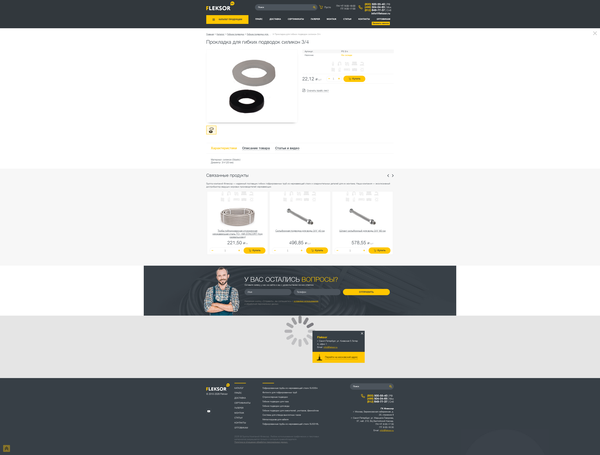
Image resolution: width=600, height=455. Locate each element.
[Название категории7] (228, 200)
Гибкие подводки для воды (259, 34)
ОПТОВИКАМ (383, 19)
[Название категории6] (222, 200)
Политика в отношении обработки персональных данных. (261, 442)
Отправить (366, 292)
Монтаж (331, 19)
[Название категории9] (243, 200)
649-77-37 (375, 10)
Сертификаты (296, 19)
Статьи (347, 19)
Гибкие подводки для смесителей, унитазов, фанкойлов (290, 410)
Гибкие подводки (235, 34)
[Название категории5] (251, 194)
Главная (210, 34)
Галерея (315, 19)
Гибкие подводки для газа (275, 401)
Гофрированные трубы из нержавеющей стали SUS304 (290, 388)
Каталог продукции (230, 19)
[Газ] (333, 64)
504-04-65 (375, 7)
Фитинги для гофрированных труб (279, 392)
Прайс (259, 19)
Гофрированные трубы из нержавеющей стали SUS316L (290, 424)
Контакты (364, 19)
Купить (356, 78)
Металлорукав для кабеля (275, 419)
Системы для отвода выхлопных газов (281, 415)
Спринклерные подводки (275, 397)
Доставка (275, 19)
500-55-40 (375, 4)
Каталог (221, 34)
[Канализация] (236, 194)
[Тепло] (243, 194)
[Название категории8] (236, 199)
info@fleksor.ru (380, 13)
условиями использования (306, 301)
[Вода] (228, 194)
